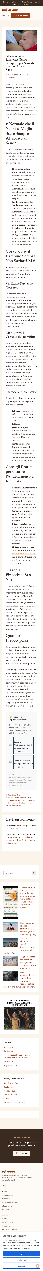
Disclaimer (8, 1087)
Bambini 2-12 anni (8, 1222)
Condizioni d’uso (11, 1083)
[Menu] (3, 15)
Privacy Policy (9, 1091)
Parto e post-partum (10, 1202)
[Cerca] (8, 15)
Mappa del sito (10, 1065)
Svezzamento (7, 1226)
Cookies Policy (10, 1095)
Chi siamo (8, 1047)
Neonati (5, 1218)
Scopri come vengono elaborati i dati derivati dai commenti (21, 840)
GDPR (6, 1098)
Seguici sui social (21, 16)
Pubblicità (8, 1061)
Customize (21, 1260)
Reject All (21, 1266)
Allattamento (7, 1206)
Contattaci (8, 1051)
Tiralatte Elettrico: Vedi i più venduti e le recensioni (23, 763)
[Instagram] (4, 1185)
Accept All (22, 1254)
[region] (21, 1251)
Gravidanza (6, 1199)
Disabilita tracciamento (14, 1102)
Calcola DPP (6, 1210)
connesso (21, 826)
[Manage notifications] (37, 1266)
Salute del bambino (9, 1229)
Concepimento (7, 1195)
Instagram (23, 1153)
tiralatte (9, 699)
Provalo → (26, 4)
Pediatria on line (14, 795)
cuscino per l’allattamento (24, 553)
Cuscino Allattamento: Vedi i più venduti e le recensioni (23, 747)
